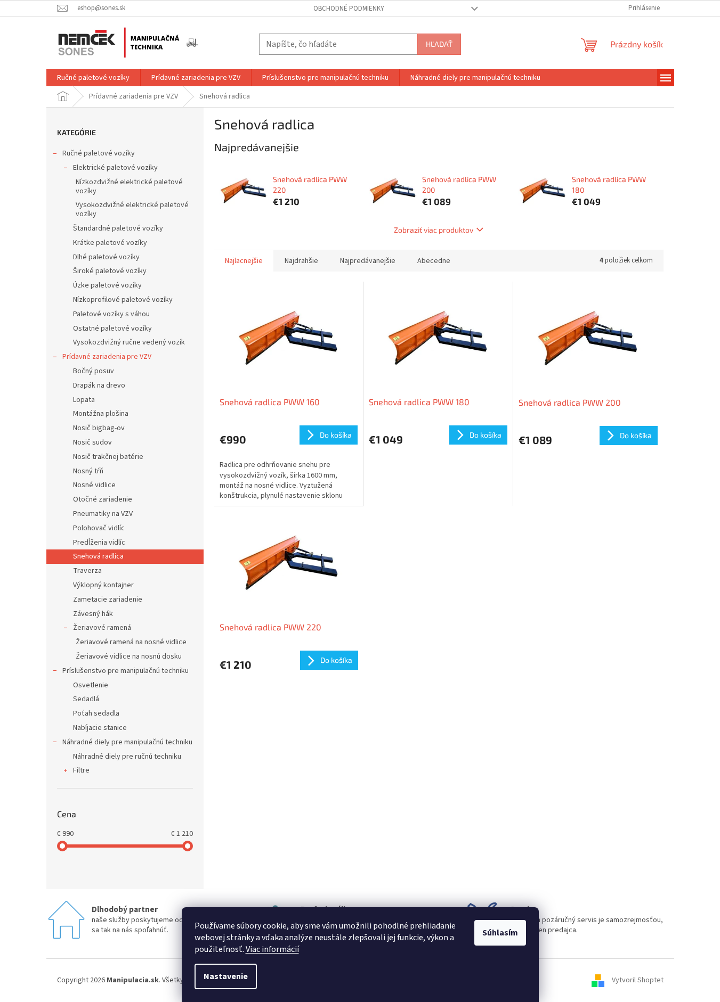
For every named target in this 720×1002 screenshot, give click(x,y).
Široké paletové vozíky (110, 271)
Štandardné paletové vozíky (118, 228)
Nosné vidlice (94, 485)
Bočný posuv (93, 371)
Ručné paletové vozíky (98, 153)
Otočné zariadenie (102, 499)
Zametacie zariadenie (107, 599)
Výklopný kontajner (103, 585)
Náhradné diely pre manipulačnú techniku (127, 742)
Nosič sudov (92, 442)
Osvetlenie (90, 685)
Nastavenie (226, 976)
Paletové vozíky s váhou (111, 314)
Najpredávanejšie (367, 261)
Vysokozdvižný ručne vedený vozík (129, 342)
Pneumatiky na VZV (103, 513)
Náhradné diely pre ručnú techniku (127, 756)
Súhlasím (500, 933)
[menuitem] (93, 77)
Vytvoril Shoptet (638, 980)
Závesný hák (93, 614)
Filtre (81, 770)
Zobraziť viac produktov (433, 229)
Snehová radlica (98, 556)
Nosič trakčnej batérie (108, 456)
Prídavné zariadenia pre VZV (106, 356)
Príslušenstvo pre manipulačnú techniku (125, 671)
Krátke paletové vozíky (110, 242)
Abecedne (433, 261)
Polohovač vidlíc (99, 528)
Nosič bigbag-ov (99, 428)
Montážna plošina (100, 413)
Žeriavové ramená (102, 627)
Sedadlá (86, 699)
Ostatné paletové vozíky (112, 328)
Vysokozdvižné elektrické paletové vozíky (132, 209)
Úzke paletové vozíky (107, 285)
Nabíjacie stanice (100, 727)
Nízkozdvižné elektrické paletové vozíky (129, 186)
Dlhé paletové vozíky (106, 257)
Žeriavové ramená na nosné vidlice (131, 642)
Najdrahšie (301, 261)
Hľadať (439, 43)
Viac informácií (272, 949)
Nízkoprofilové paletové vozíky (123, 299)
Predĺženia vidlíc (99, 542)
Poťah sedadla (96, 713)
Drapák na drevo (99, 385)
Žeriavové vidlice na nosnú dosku (129, 656)
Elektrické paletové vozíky (115, 167)
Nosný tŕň (88, 471)
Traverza (87, 570)
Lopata (84, 400)
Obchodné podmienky (348, 8)
